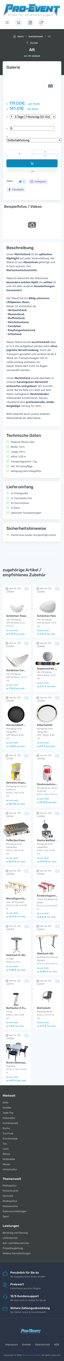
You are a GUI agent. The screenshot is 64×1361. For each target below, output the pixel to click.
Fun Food (8, 1133)
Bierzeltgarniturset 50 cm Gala (24, 898)
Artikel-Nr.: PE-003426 (44, 590)
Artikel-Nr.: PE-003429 (13, 645)
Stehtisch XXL (45, 953)
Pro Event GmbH (31, 1355)
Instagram (40, 181)
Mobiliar (7, 1107)
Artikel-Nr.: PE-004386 (13, 1037)
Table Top (8, 1112)
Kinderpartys (10, 1201)
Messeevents (10, 1206)
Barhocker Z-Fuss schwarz (22, 1008)
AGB (56, 1344)
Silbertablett (44, 725)
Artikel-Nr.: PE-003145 (13, 699)
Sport (6, 1216)
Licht (6, 1148)
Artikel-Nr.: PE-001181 (13, 757)
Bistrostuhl (43, 1008)
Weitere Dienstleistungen (17, 1253)
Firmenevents (10, 1190)
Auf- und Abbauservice (16, 1243)
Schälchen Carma (17, 670)
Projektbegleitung (13, 1248)
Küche (6, 1128)
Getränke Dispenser (18, 782)
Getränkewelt (36, 36)
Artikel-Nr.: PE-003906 (13, 872)
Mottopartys (10, 1185)
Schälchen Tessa (16, 615)
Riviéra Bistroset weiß (19, 1062)
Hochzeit (8, 1195)
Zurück (34, 43)
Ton (5, 1143)
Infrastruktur (10, 1169)
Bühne (6, 1154)
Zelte (5, 1102)
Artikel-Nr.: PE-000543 (44, 815)
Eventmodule (10, 1138)
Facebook (17, 189)
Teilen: (10, 181)
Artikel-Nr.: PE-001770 (13, 982)
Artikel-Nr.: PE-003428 (13, 590)
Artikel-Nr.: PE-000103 (13, 928)
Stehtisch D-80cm (17, 955)
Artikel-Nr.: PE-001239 (44, 872)
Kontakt (26, 1344)
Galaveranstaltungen (14, 1211)
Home (20, 36)
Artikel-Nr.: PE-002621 (44, 928)
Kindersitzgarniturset (50, 895)
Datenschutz (42, 1344)
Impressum (11, 1344)
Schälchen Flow (46, 615)
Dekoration (9, 1118)
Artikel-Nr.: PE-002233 (44, 699)
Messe (6, 1164)
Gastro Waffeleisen (48, 840)
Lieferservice (10, 1237)
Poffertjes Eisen (15, 840)
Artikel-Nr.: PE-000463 (44, 757)
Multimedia (9, 1159)
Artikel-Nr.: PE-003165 (13, 815)
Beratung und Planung (15, 1232)
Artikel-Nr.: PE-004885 (44, 645)
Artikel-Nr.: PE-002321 (44, 982)
